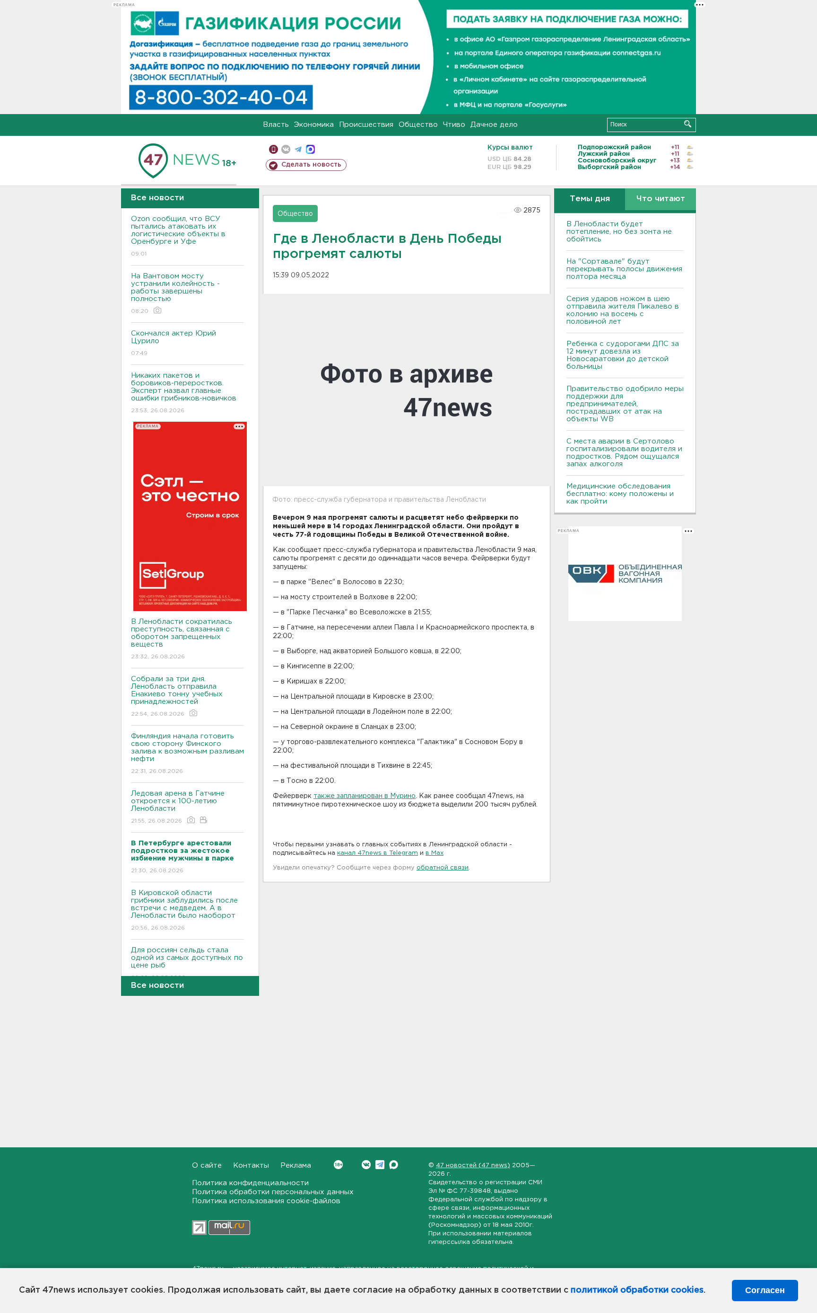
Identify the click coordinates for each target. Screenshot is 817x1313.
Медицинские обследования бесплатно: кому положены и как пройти (620, 494)
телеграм (298, 149)
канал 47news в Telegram (377, 853)
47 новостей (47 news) (473, 1165)
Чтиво (454, 125)
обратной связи (443, 867)
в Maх (434, 853)
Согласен (765, 1290)
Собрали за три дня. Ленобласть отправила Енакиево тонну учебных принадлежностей (177, 696)
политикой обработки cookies (637, 1290)
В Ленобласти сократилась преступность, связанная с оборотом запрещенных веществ (181, 639)
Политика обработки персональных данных (273, 1192)
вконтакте (285, 149)
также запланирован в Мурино (364, 796)
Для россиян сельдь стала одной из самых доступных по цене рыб (187, 963)
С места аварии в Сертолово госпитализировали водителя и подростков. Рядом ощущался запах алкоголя (624, 452)
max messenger (310, 149)
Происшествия (366, 125)
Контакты (251, 1165)
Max (393, 1164)
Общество (418, 125)
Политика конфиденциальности (250, 1183)
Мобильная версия (273, 149)
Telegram (379, 1164)
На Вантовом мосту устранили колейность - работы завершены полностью (175, 293)
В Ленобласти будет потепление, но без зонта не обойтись (619, 231)
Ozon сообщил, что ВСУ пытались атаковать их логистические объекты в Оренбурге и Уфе (178, 236)
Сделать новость (311, 165)
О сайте (207, 1165)
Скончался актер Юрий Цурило (173, 343)
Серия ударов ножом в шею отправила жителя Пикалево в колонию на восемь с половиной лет (622, 310)
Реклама (295, 1165)
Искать (687, 123)
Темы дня (590, 199)
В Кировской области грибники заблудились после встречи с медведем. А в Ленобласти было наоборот (184, 910)
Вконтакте (366, 1164)
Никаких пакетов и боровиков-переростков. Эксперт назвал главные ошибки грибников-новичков (183, 393)
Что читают (660, 199)
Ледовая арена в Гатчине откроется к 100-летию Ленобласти (178, 807)
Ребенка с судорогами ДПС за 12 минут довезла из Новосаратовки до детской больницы (622, 355)
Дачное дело (494, 125)
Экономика (314, 125)
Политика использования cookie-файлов (266, 1201)
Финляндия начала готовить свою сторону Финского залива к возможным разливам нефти (187, 753)
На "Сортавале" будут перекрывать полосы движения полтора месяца (624, 269)
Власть (276, 125)
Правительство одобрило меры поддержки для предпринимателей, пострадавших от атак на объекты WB (625, 404)
